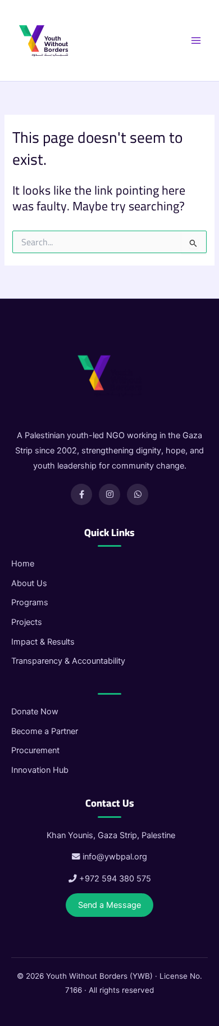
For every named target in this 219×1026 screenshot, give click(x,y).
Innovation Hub (40, 770)
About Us (29, 583)
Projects (26, 622)
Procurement (35, 750)
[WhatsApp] (137, 494)
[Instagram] (109, 494)
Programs (29, 602)
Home (22, 564)
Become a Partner (44, 731)
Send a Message (109, 905)
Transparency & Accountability (68, 661)
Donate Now (34, 711)
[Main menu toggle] (196, 40)
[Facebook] (81, 494)
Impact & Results (43, 642)
